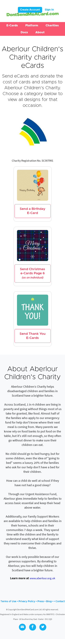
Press (40, 601)
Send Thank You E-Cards (33, 336)
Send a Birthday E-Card (32, 211)
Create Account (30, 9)
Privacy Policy (27, 601)
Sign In (49, 9)
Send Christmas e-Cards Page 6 (32, 273)
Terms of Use (8, 601)
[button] (12, 25)
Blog (49, 601)
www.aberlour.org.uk (42, 578)
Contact (60, 601)
